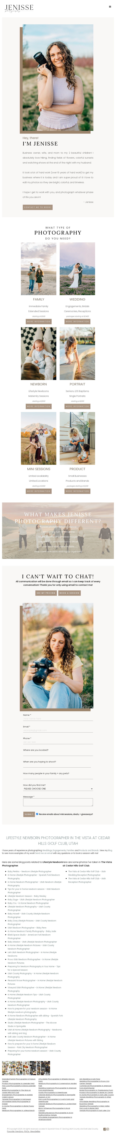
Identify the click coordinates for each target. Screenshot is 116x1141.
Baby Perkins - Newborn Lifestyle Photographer (29, 871)
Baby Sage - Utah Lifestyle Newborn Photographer (31, 899)
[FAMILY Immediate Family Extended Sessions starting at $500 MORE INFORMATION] (39, 243)
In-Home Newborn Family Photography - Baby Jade (32, 931)
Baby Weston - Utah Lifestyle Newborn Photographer (32, 942)
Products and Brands (89, 850)
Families (70, 850)
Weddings (47, 850)
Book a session (69, 593)
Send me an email (43, 853)
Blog (110, 850)
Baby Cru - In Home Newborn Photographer (28, 903)
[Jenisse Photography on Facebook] (104, 1130)
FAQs (26, 1131)
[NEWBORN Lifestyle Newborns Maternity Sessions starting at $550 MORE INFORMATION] (39, 328)
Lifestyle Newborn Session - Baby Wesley (27, 896)
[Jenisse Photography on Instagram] (107, 1130)
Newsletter (35, 1131)
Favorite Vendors (15, 1131)
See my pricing (46, 593)
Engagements (59, 850)
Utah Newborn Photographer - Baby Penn (27, 927)
